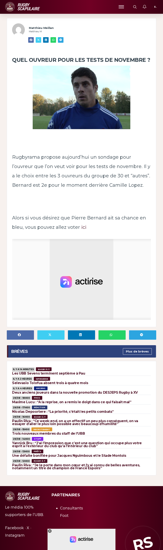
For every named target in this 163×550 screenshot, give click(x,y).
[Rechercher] (134, 6)
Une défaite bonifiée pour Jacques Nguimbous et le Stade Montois (69, 456)
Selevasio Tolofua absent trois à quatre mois (50, 383)
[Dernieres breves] (144, 6)
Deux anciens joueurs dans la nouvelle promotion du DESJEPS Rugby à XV (75, 392)
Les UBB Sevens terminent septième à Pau (48, 373)
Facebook (14, 528)
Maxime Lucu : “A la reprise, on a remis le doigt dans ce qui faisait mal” (71, 402)
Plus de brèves (137, 351)
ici (83, 227)
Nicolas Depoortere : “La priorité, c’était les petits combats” (63, 412)
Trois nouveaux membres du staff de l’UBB (48, 433)
